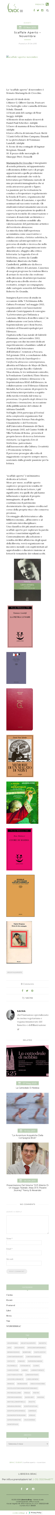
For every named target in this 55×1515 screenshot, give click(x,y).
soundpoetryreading (16, 1415)
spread (32, 1415)
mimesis (10, 1384)
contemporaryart (15, 1356)
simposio (32, 1411)
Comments (27, 983)
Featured (10, 1305)
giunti (36, 1365)
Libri (8, 1310)
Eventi (27, 23)
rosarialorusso (14, 1406)
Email (9, 1249)
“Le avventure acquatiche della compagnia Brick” (27, 1136)
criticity (11, 1361)
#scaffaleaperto (14, 972)
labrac (25, 1370)
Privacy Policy (36, 1513)
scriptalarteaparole (16, 1411)
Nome (9, 1238)
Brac (12, 1462)
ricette (32, 1402)
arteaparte (19, 1347)
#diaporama (12, 1343)
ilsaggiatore (12, 1370)
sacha (29, 998)
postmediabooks (14, 1397)
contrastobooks (33, 1356)
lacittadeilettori (14, 1374)
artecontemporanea (36, 1347)
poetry (36, 1393)
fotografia (25, 1365)
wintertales (12, 1424)
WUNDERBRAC (13, 1326)
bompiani (27, 1352)
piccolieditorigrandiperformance (22, 1388)
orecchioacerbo (38, 1384)
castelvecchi (40, 1352)
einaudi (21, 1361)
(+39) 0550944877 (43, 1479)
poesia (27, 1393)
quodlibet (29, 1397)
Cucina (9, 1295)
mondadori (22, 1384)
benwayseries (13, 1352)
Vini (8, 1321)
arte (9, 1347)
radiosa (40, 1397)
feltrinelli (12, 1365)
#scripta (42, 1343)
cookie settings (19, 1513)
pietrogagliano (14, 1393)
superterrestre (14, 1420)
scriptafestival (31, 1406)
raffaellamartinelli (16, 1402)
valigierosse (29, 1420)
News (9, 1315)
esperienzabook (35, 1361)
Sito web (9, 1259)
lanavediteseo (32, 1374)
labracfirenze (37, 1370)
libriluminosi (32, 1379)
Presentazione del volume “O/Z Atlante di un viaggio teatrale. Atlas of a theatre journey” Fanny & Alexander (27, 1188)
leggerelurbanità (15, 1379)
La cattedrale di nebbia (27, 1088)
